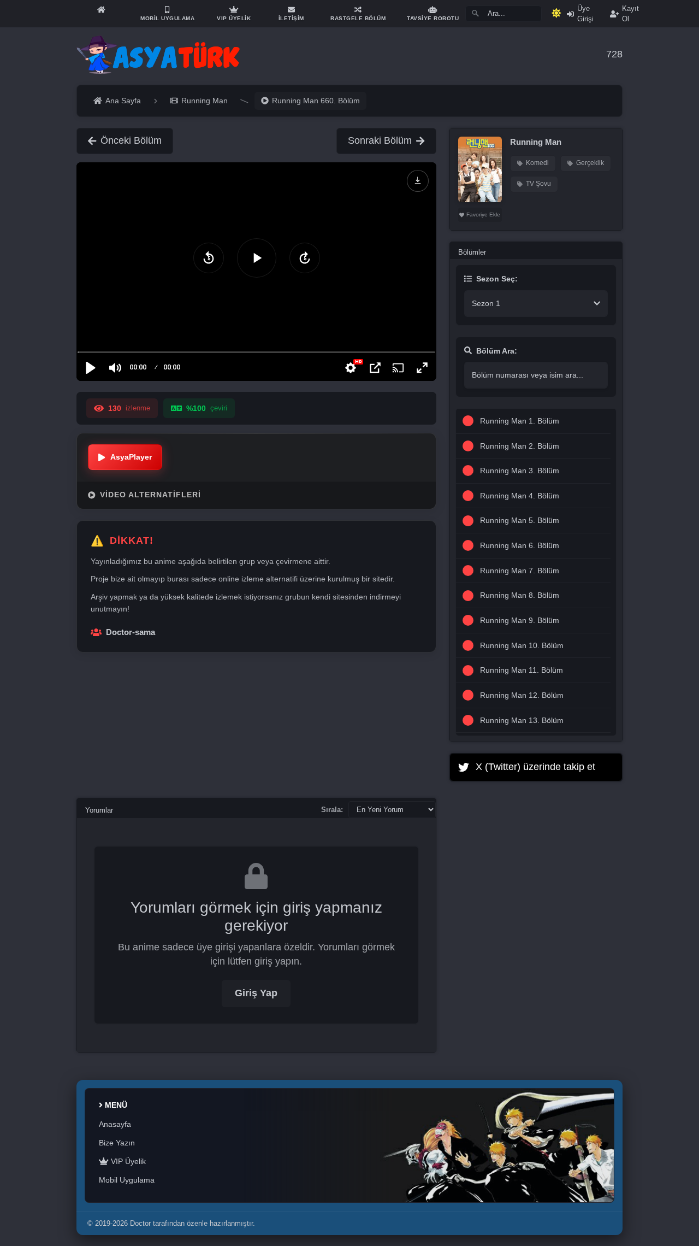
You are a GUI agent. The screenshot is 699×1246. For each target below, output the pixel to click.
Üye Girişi (585, 13)
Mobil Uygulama (127, 1180)
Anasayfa (115, 1124)
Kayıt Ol (630, 13)
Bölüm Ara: (496, 350)
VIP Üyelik (127, 1161)
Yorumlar (99, 810)
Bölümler (472, 252)
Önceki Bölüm (131, 140)
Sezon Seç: (497, 278)
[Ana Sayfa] (101, 9)
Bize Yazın (117, 1142)
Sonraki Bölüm (380, 140)
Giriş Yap (256, 993)
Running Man (535, 141)
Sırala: (332, 810)
